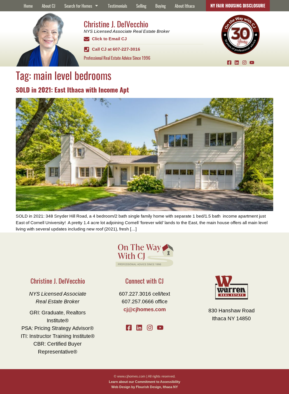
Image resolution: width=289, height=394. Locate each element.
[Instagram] (244, 62)
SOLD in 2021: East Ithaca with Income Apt (72, 89)
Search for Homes (78, 5)
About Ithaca (185, 5)
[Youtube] (252, 62)
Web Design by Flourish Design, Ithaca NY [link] (144, 387)
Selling (141, 5)
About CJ (48, 5)
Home (28, 5)
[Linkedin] (237, 62)
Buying (160, 5)
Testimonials (117, 5)
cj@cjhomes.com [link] (145, 309)
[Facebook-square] (229, 62)
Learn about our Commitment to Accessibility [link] (144, 382)
